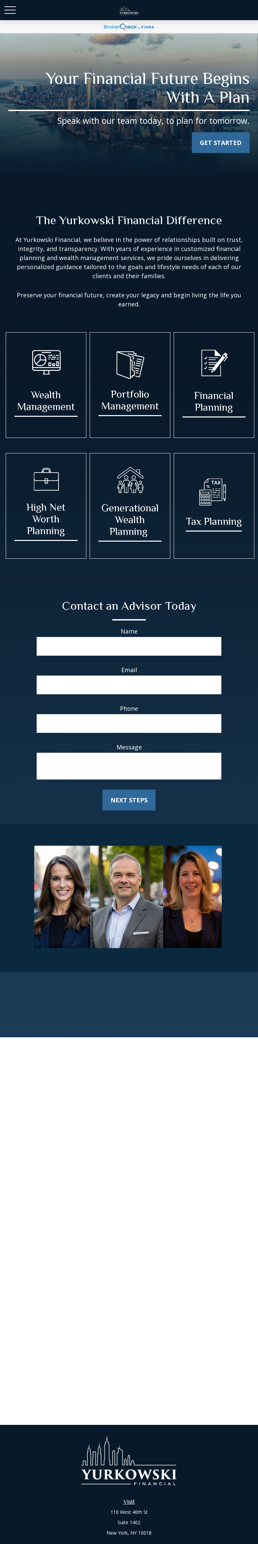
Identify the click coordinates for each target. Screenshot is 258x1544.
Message (129, 747)
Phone (129, 708)
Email (129, 670)
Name (129, 631)
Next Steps (129, 800)
